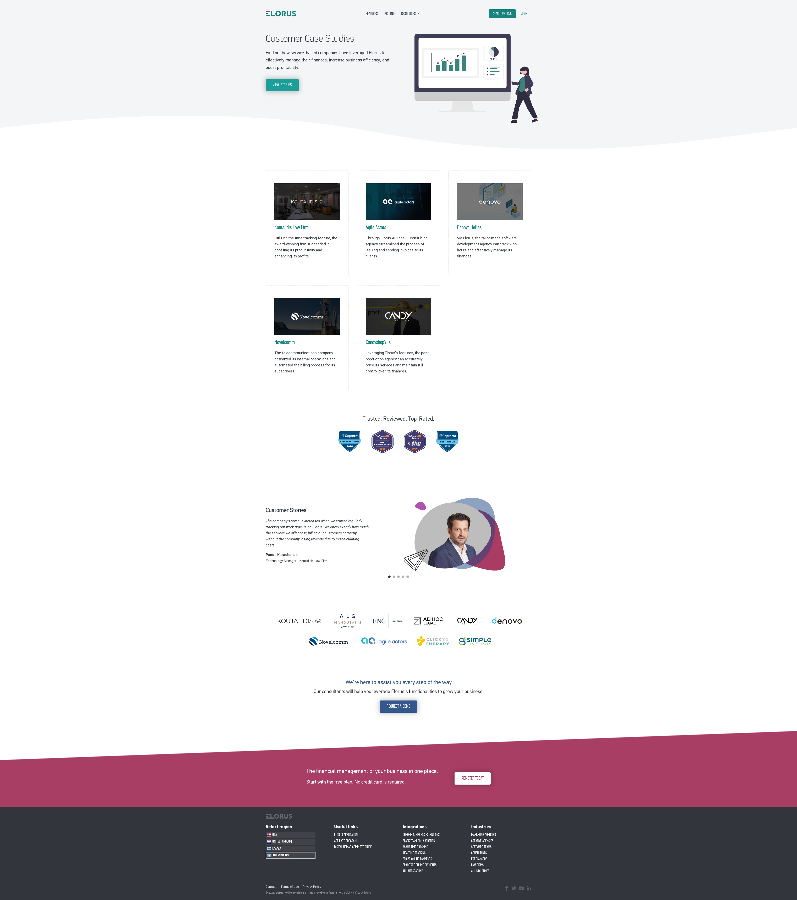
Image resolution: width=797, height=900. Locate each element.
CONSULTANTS (479, 853)
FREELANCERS (479, 859)
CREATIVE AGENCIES (482, 841)
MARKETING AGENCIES (483, 835)
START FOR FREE (502, 13)
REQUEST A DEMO (398, 706)
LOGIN (524, 13)
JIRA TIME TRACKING (414, 853)
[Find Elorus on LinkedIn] (528, 889)
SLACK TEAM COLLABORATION (419, 841)
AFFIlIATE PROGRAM (345, 841)
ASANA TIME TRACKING (415, 847)
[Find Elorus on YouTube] (521, 889)
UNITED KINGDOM (281, 842)
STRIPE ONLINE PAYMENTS (417, 859)
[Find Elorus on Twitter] (513, 889)
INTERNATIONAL (281, 855)
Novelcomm (284, 342)
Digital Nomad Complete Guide (353, 847)
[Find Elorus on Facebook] (506, 889)
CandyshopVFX (378, 342)
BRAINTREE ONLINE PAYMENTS (419, 865)
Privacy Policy (312, 886)
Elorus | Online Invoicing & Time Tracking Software (306, 892)
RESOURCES (408, 14)
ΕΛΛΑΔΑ (276, 848)
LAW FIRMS (477, 865)
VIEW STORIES (282, 85)
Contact (271, 886)
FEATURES (372, 14)
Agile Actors (376, 227)
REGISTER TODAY (472, 778)
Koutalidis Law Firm (291, 227)
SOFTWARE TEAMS (481, 847)
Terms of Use (290, 886)
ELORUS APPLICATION (346, 835)
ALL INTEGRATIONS (413, 871)
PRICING (389, 14)
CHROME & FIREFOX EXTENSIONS (421, 835)
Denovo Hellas (469, 227)
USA (274, 835)
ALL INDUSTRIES (480, 871)
